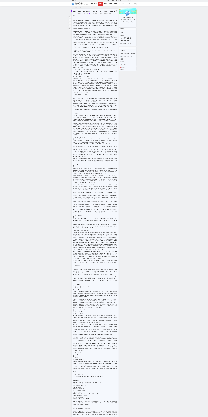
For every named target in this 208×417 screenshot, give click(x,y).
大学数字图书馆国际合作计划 (126, 37)
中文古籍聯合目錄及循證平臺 (126, 38)
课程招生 (110, 3)
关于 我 (115, 3)
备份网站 (108, 0)
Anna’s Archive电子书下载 (125, 34)
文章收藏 (80, 7)
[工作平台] (132, 1)
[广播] (130, 1)
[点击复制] (126, 22)
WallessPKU (123, 50)
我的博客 (95, 3)
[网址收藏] (124, 1)
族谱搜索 (122, 35)
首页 (73, 7)
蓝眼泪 (122, 58)
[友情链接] (122, 1)
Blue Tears (123, 61)
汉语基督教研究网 (114, 0)
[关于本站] (128, 1)
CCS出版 (119, 0)
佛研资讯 (122, 32)
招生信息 (122, 41)
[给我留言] (126, 1)
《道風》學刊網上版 (124, 30)
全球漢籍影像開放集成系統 (125, 40)
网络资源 (105, 3)
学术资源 (100, 3)
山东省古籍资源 (123, 64)
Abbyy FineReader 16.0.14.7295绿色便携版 (128, 51)
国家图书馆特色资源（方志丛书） (127, 45)
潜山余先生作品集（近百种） (126, 43)
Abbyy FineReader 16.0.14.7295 (127, 55)
